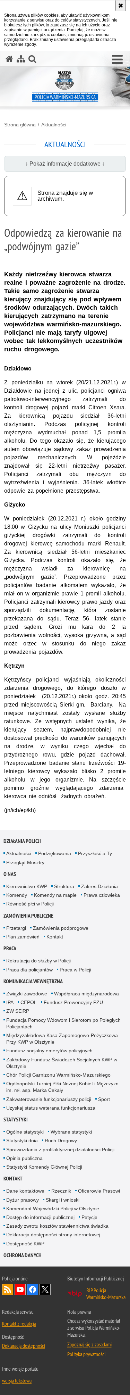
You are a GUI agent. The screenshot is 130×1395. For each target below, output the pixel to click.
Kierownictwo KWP (26, 886)
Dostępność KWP (25, 1243)
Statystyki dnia (22, 1140)
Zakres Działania (99, 886)
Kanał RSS (7, 1289)
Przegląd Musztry (25, 862)
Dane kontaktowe (25, 1191)
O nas (9, 874)
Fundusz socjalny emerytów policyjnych (49, 1050)
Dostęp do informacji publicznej (40, 1217)
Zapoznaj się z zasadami (89, 1344)
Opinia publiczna (24, 1158)
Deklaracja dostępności (23, 1345)
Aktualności (53, 124)
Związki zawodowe (26, 993)
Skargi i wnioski (62, 1200)
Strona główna (20, 124)
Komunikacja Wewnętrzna (33, 981)
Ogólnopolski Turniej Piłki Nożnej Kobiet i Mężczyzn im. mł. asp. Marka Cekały (62, 1087)
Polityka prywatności (86, 1354)
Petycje (89, 1217)
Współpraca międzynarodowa (86, 993)
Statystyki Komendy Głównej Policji (44, 1167)
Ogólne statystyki (25, 1132)
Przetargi (16, 928)
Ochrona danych (22, 1255)
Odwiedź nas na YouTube (20, 1289)
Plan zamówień (23, 936)
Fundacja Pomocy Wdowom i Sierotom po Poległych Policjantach (63, 1023)
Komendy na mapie (55, 895)
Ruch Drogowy (61, 1140)
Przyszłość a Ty (95, 853)
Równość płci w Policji (30, 904)
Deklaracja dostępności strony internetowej (53, 1234)
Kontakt (54, 936)
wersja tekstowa (17, 1380)
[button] (117, 59)
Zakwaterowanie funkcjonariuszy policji (48, 1099)
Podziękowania (54, 853)
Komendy (16, 895)
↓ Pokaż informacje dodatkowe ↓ (65, 164)
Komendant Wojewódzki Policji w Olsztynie (52, 1208)
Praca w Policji (75, 969)
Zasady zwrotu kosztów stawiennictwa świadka (57, 1226)
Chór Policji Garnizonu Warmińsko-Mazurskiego (58, 1075)
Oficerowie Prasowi (99, 1191)
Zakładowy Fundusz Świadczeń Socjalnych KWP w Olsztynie (61, 1063)
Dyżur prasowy (22, 1200)
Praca (9, 948)
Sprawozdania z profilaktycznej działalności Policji (60, 1149)
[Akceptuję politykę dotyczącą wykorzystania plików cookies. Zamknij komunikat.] (120, 5)
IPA (10, 1002)
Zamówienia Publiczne (28, 915)
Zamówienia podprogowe (60, 928)
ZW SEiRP (17, 1011)
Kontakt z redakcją (19, 1323)
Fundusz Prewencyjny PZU (73, 1002)
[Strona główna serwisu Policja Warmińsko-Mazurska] (9, 59)
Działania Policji (22, 841)
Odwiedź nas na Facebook (32, 1289)
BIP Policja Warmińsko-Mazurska (105, 1294)
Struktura (64, 886)
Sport (104, 1099)
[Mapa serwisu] (21, 59)
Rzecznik (61, 1191)
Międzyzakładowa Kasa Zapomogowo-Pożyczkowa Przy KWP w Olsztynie (62, 1039)
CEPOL (28, 1002)
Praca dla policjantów (29, 969)
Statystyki (15, 1119)
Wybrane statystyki (71, 1132)
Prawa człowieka (102, 895)
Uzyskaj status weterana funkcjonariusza (50, 1108)
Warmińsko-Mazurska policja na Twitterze (45, 1289)
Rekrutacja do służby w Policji (38, 960)
